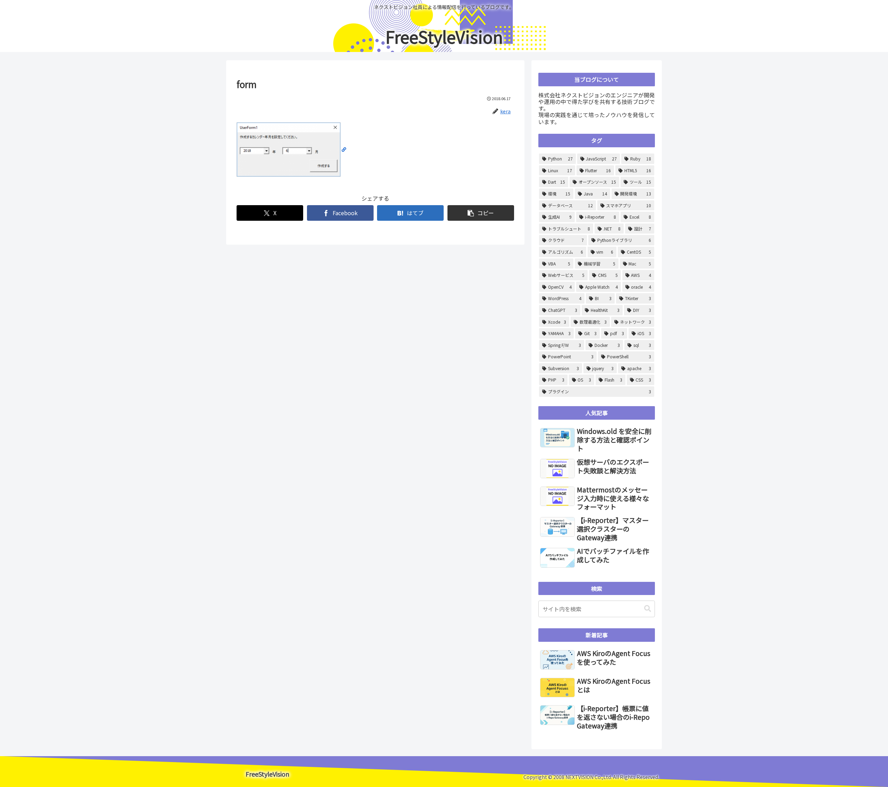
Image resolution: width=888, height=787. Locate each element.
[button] (480, 213)
